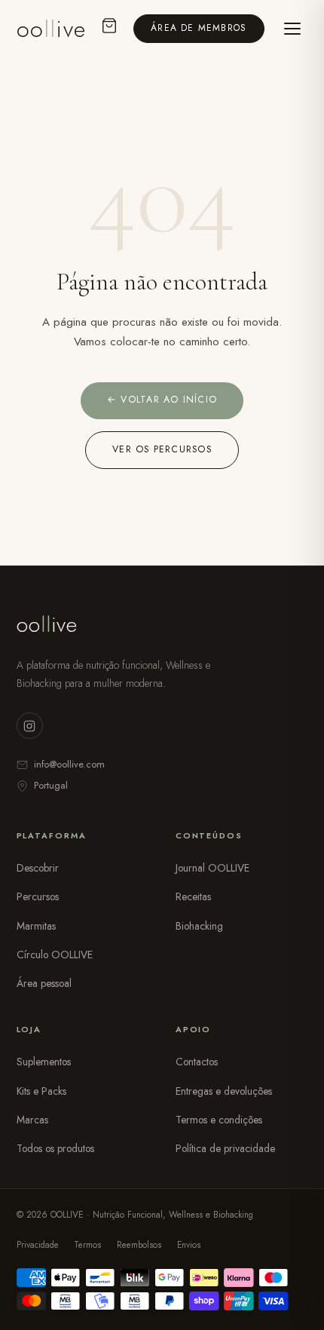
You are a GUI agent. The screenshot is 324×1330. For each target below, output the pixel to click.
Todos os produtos (55, 1148)
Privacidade (38, 1245)
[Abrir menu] (292, 28)
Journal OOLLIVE (212, 867)
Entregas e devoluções (224, 1091)
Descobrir (38, 867)
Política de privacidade (225, 1148)
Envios (188, 1245)
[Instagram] (30, 725)
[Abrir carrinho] (109, 29)
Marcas (32, 1119)
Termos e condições (219, 1119)
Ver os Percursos (162, 449)
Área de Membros (198, 28)
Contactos (197, 1061)
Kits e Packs (41, 1091)
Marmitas (36, 925)
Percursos (38, 896)
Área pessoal (44, 983)
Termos (87, 1245)
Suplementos (44, 1061)
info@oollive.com (69, 764)
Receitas (193, 896)
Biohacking (199, 925)
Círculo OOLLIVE (55, 954)
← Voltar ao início (162, 399)
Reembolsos (139, 1245)
